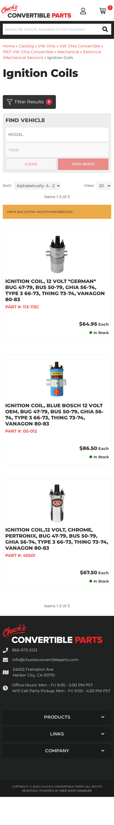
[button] (57, 29)
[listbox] (57, 135)
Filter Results (32, 101)
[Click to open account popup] (83, 11)
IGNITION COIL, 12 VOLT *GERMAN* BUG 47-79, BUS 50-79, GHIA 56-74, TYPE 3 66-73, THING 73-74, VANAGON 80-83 (55, 290)
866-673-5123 (24, 650)
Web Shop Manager (76, 790)
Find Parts (83, 164)
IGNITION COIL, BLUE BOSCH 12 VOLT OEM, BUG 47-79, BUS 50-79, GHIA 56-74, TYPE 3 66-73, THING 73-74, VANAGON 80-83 (54, 415)
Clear (31, 164)
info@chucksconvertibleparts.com (45, 660)
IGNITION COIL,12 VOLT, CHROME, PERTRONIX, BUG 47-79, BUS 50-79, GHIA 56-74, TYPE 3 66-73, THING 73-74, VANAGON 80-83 (56, 539)
